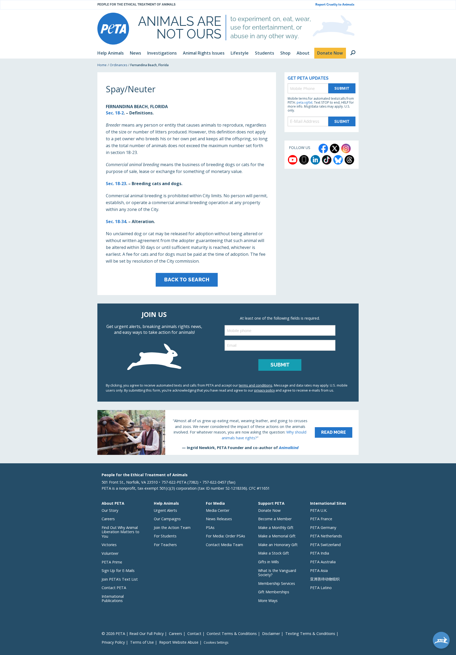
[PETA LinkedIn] (315, 160)
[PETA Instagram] (346, 148)
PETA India (319, 553)
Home (102, 65)
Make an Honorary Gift (278, 544)
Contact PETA (114, 587)
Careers (108, 518)
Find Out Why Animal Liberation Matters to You (120, 532)
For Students (165, 535)
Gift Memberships (273, 591)
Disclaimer (271, 633)
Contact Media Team (224, 544)
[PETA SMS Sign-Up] (304, 160)
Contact (194, 633)
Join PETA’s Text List (120, 579)
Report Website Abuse (178, 642)
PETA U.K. (318, 510)
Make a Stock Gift (273, 553)
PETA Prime (112, 562)
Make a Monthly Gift (275, 527)
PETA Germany (323, 527)
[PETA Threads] (349, 160)
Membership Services (276, 583)
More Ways (268, 600)
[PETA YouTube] (292, 160)
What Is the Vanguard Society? (277, 572)
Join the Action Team (172, 527)
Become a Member (275, 518)
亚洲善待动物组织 (325, 578)
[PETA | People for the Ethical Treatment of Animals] (113, 29)
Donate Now (269, 510)
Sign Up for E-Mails (118, 570)
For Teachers (165, 544)
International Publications (113, 598)
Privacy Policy (113, 642)
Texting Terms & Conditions (310, 633)
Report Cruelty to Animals (334, 4)
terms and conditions (255, 385)
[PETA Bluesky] (338, 160)
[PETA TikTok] (326, 160)
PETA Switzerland (325, 544)
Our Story (110, 510)
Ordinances (118, 65)
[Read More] (228, 432)
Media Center (217, 510)
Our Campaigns (167, 518)
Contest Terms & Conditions (232, 633)
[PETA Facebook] (323, 148)
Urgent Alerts (165, 510)
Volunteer (110, 553)
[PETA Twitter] (334, 148)
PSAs (210, 527)
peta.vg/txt (304, 102)
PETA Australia (323, 561)
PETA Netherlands (326, 535)
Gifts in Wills (268, 561)
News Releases (219, 518)
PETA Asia (319, 570)
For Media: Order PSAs (225, 535)
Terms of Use (142, 642)
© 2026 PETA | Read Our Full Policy (133, 633)
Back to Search (186, 279)
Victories (109, 544)
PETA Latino (321, 587)
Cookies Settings (216, 642)
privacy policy (264, 390)
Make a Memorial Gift (277, 535)
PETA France (321, 518)
